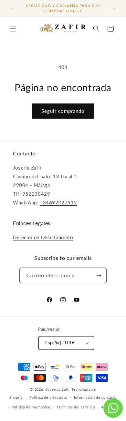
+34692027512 (58, 202)
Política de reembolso (31, 407)
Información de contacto (95, 397)
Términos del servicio (76, 407)
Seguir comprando (63, 111)
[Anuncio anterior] (12, 8)
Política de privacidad (48, 397)
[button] (13, 29)
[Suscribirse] (99, 275)
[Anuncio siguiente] (114, 8)
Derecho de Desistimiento (43, 237)
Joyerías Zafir (58, 389)
